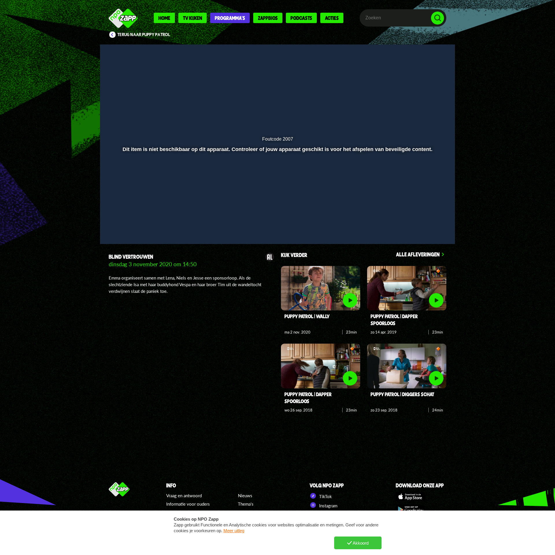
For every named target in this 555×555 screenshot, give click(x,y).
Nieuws (245, 495)
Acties (332, 17)
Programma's (230, 17)
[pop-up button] (419, 224)
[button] (123, 224)
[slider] (277, 212)
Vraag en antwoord (184, 495)
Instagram (327, 505)
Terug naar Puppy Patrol (143, 34)
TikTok (325, 496)
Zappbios (268, 17)
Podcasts (301, 17)
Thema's (246, 503)
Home (164, 17)
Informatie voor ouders (188, 503)
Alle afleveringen (418, 254)
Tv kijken (192, 17)
